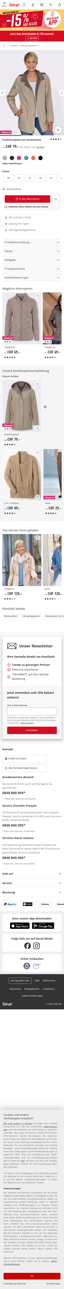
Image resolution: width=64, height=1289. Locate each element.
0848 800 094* (13, 793)
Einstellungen (53, 1283)
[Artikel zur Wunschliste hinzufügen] (55, 199)
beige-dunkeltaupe (12, 163)
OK (32, 1276)
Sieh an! (7, 873)
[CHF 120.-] (22, 560)
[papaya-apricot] (33, 158)
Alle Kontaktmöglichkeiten (23, 768)
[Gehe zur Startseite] (14, 4)
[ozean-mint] (26, 158)
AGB (37, 980)
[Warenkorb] (59, 4)
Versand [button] (40, 147)
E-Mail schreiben (16, 759)
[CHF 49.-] (21, 475)
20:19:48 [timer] (33, 38)
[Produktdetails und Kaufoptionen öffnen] (37, 428)
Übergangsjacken (28, 45)
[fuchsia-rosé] (19, 158)
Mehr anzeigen (27, 723)
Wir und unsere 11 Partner (18, 1123)
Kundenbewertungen (17, 277)
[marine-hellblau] (12, 158)
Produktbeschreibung (17, 242)
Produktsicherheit (15, 268)
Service (7, 883)
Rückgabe (10, 260)
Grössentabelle (13, 189)
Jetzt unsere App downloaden (32, 918)
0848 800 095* (13, 825)
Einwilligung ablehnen (15, 1283)
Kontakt (7, 749)
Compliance (49, 988)
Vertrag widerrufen (20, 980)
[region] (32, 1199)
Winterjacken (10, 616)
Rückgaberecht (31, 988)
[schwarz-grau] (40, 158)
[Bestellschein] (41, 4)
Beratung (8, 892)
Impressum (15, 988)
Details (9, 251)
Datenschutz (49, 980)
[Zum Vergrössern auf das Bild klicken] (58, 130)
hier (23, 1160)
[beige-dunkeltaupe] (4, 158)
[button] (4, 4)
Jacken (14, 45)
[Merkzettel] (50, 4)
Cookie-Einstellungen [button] (32, 995)
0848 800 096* (13, 857)
